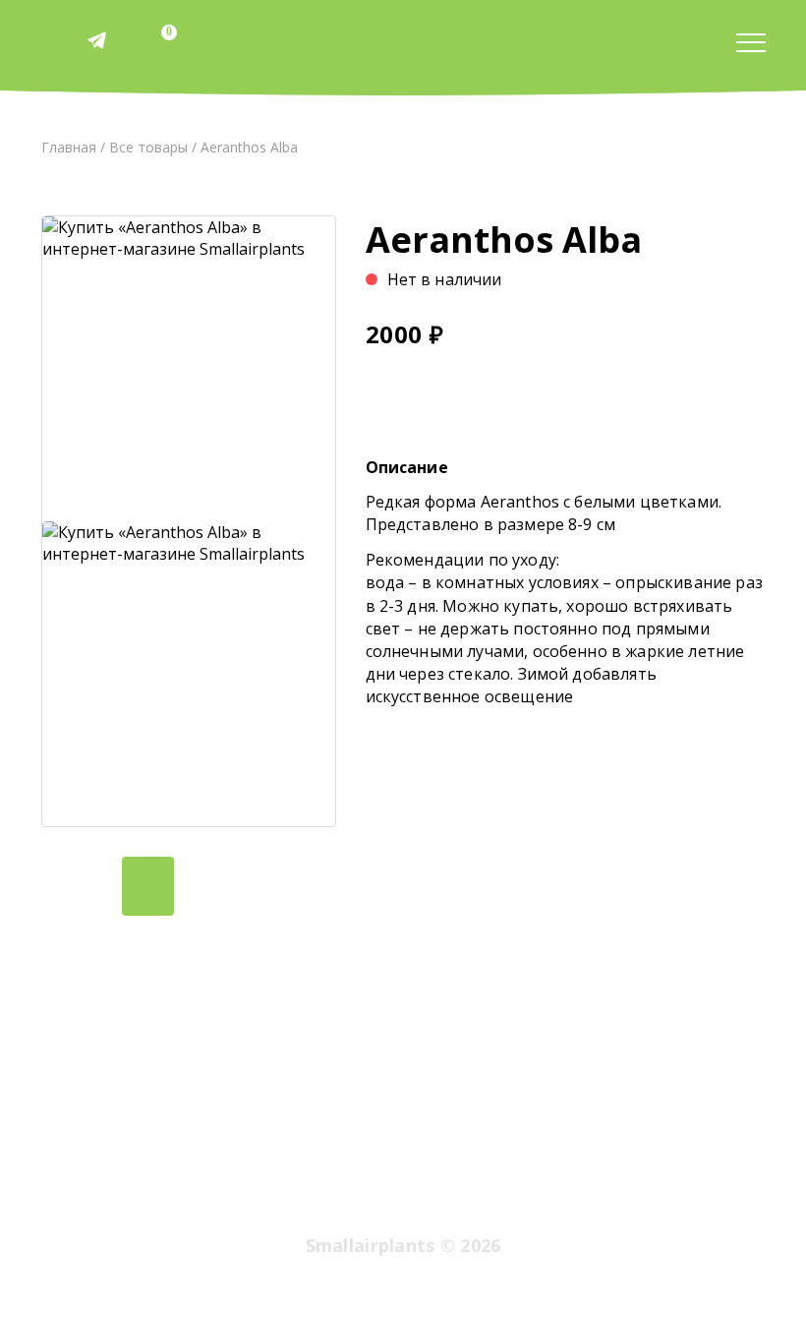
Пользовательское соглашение (511, 1194)
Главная (68, 147)
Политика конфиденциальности (294, 1194)
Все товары (148, 147)
